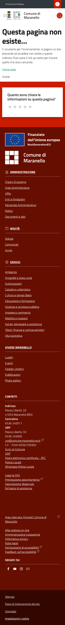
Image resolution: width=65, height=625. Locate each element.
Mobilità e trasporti (16, 318)
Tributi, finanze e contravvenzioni (24, 330)
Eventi (9, 363)
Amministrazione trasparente (22, 534)
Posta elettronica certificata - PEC (25, 458)
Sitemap (9, 597)
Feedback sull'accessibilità (20, 552)
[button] (59, 15)
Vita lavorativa (13, 335)
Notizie (9, 238)
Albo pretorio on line (17, 530)
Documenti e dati (15, 216)
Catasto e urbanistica (17, 289)
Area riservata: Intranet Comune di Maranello (25, 519)
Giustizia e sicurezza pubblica (22, 307)
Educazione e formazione (20, 301)
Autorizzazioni (13, 283)
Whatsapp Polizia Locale (19, 466)
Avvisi (8, 250)
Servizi (15, 262)
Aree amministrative (17, 188)
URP (7, 453)
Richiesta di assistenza (18, 488)
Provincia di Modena (14, 4)
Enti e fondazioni (15, 199)
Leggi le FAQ (12, 475)
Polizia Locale (13, 462)
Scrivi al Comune (15, 449)
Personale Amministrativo (20, 205)
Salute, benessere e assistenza (23, 324)
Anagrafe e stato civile (18, 278)
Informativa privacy (16, 539)
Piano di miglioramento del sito (22, 604)
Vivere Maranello (18, 347)
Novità (15, 228)
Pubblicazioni (12, 374)
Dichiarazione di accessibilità (22, 547)
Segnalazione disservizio (19, 484)
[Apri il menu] (5, 15)
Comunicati (11, 244)
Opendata (10, 611)
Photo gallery (13, 380)
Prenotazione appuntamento (22, 479)
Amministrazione (22, 172)
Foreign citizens (14, 369)
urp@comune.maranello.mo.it (22, 440)
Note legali (11, 543)
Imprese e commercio (18, 312)
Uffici (8, 193)
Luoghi (9, 357)
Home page (9, 69)
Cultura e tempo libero (18, 295)
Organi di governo (15, 182)
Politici (9, 211)
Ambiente (11, 272)
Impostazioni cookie (17, 618)
